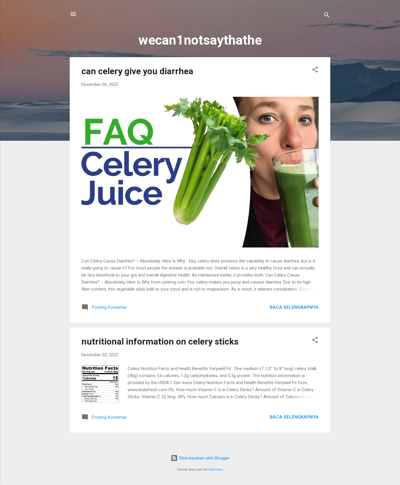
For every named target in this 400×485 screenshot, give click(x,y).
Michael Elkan (213, 470)
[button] (315, 70)
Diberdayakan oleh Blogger (204, 458)
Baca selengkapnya (294, 307)
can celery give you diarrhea (137, 71)
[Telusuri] (326, 16)
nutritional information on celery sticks (159, 341)
